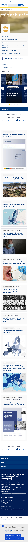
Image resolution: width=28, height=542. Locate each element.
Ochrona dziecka (6, 42)
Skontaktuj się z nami (6, 506)
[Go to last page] (16, 122)
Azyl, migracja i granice (8, 9)
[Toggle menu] (25, 5)
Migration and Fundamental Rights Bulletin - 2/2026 (13, 93)
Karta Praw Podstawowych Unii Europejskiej (12, 487)
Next (25, 88)
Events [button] (4, 466)
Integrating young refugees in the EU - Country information (14, 205)
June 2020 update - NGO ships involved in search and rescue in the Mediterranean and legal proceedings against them (14, 368)
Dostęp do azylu (6, 36)
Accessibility (3, 520)
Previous (2, 88)
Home (2, 9)
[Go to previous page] (4, 120)
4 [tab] (18, 104)
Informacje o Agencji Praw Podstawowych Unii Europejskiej (13, 485)
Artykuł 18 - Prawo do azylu (14, 62)
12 (23, 120)
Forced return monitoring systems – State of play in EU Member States (13, 319)
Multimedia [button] (5, 458)
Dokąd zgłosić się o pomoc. (8, 489)
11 (21, 120)
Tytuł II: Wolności (4, 62)
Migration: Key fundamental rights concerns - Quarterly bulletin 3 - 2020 (14, 262)
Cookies (14, 519)
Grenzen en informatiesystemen (9, 39)
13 (25, 120)
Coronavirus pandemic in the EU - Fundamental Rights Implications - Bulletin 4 (13, 234)
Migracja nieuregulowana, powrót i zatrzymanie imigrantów (13, 46)
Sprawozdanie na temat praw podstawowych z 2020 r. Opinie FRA (14, 403)
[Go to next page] (14, 122)
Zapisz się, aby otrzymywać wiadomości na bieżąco (14, 493)
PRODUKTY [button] (5, 109)
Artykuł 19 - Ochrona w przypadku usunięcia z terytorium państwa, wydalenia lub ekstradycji (14, 66)
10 (19, 120)
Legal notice (9, 519)
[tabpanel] (14, 88)
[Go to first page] (2, 120)
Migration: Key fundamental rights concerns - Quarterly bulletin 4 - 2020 (14, 178)
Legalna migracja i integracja (9, 50)
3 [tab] (15, 104)
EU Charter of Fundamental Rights (14, 58)
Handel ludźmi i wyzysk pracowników (11, 53)
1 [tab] (9, 104)
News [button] (3, 462)
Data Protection (19, 519)
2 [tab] (12, 104)
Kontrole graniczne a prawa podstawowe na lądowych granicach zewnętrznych (14, 290)
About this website (4, 519)
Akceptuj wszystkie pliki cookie (13, 535)
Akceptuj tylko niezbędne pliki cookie (14, 538)
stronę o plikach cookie (10, 530)
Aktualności (5, 491)
